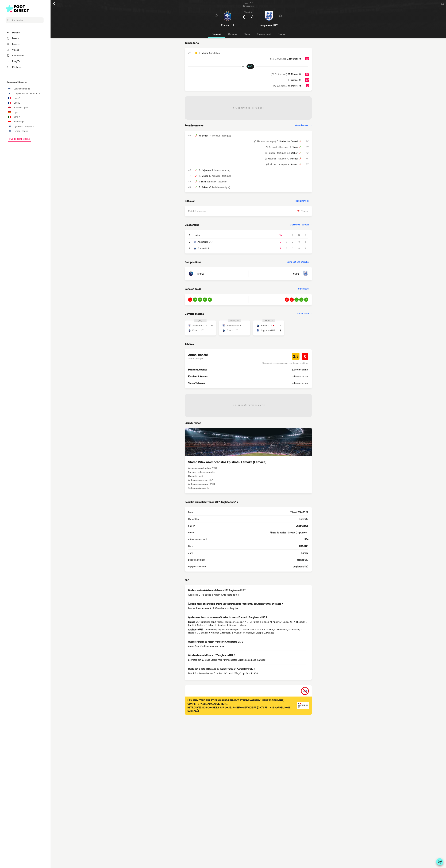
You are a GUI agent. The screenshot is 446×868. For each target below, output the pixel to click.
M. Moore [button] (293, 74)
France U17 (203, 248)
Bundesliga (19, 121)
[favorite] (442, 3)
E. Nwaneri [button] (292, 58)
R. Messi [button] (203, 52)
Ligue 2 (17, 102)
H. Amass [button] (293, 164)
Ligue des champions (24, 126)
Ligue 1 (17, 98)
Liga (16, 112)
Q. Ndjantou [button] (205, 170)
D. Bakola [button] (203, 187)
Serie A (17, 116)
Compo (232, 34)
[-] (439, 861)
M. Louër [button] (203, 135)
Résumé (216, 34)
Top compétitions (16, 82)
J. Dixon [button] (293, 147)
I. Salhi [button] (202, 181)
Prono (281, 34)
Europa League (21, 131)
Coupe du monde (22, 88)
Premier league (21, 107)
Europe (304, 552)
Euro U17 (303, 519)
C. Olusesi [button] (292, 158)
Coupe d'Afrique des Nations (27, 93)
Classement (264, 34)
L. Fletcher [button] (292, 152)
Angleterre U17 (205, 241)
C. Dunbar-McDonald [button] (287, 141)
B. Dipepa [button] (293, 79)
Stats (247, 34)
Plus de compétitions (19, 138)
